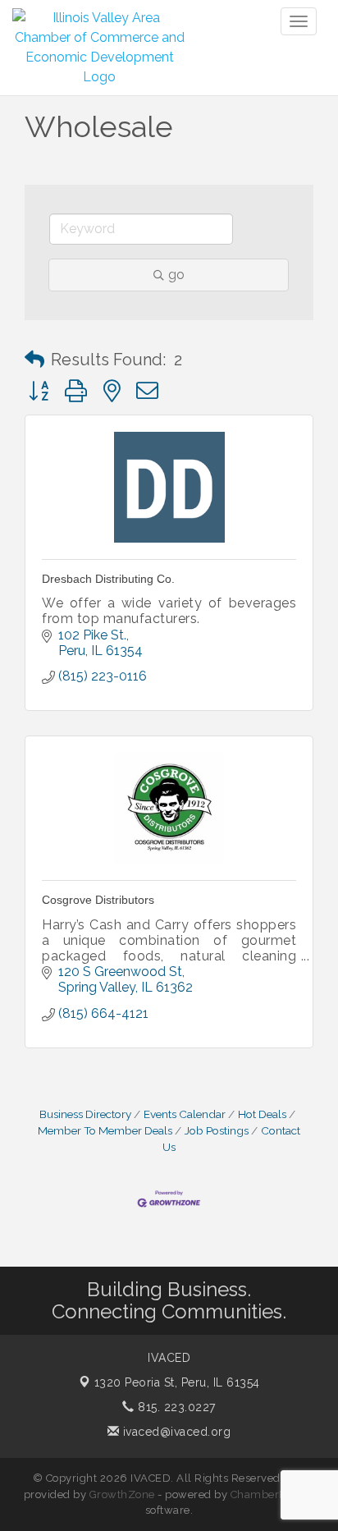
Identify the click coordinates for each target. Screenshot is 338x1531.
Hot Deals (262, 1114)
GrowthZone (122, 1494)
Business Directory (85, 1114)
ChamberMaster (273, 1494)
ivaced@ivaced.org (175, 1431)
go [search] (176, 274)
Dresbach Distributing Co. (108, 578)
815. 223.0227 (175, 1407)
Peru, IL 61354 (177, 1382)
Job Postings (217, 1130)
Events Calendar (185, 1114)
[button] (34, 359)
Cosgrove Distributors (98, 899)
